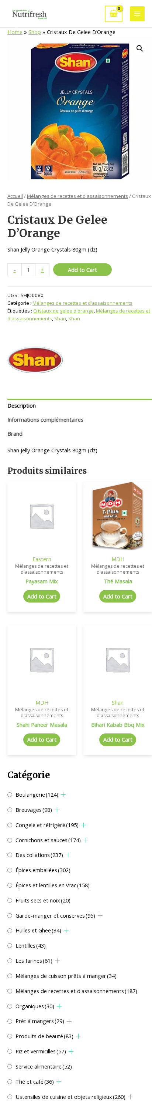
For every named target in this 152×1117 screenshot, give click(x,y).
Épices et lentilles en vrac (52, 885)
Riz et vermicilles (40, 1051)
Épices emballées (42, 870)
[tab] (79, 406)
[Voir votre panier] (113, 14)
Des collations (39, 854)
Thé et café (34, 1081)
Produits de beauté (44, 1036)
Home (15, 32)
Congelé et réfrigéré (47, 825)
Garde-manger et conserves (55, 915)
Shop (34, 32)
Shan (60, 318)
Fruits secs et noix (42, 900)
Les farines (33, 960)
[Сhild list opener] (63, 794)
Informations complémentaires (45, 419)
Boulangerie (36, 794)
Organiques (34, 1006)
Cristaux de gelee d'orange (63, 310)
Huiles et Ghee (38, 930)
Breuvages (33, 809)
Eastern (41, 559)
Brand (15, 433)
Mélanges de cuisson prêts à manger (66, 975)
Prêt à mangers (39, 1021)
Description (21, 405)
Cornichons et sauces (48, 840)
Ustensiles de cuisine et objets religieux (70, 1096)
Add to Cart (82, 269)
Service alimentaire (43, 1066)
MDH (117, 559)
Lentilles (30, 945)
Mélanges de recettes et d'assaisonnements (76, 991)
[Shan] (35, 360)
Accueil (15, 196)
